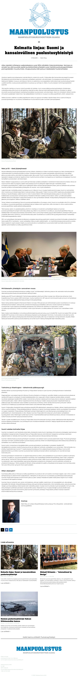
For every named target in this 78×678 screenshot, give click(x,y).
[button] (39, 42)
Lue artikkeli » (5, 583)
